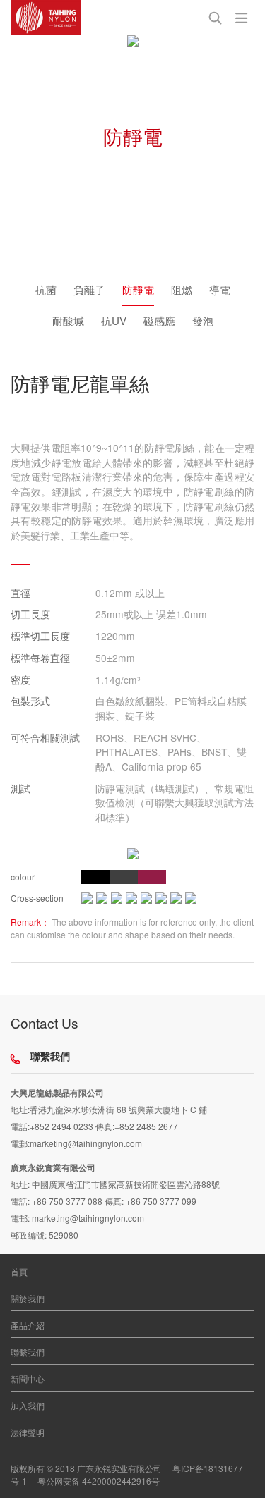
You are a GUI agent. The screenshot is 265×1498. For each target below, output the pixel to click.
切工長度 (30, 614)
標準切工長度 (40, 636)
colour (23, 877)
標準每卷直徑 (40, 658)
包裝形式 (30, 701)
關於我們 (28, 1298)
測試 (20, 788)
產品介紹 (28, 1325)
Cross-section (37, 898)
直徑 (20, 593)
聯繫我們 (28, 1352)
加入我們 (28, 1405)
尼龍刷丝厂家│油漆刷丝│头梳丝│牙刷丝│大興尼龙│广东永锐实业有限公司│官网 (46, 17)
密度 (20, 680)
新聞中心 (28, 1379)
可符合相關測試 (45, 737)
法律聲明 (28, 1432)
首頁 (19, 1271)
